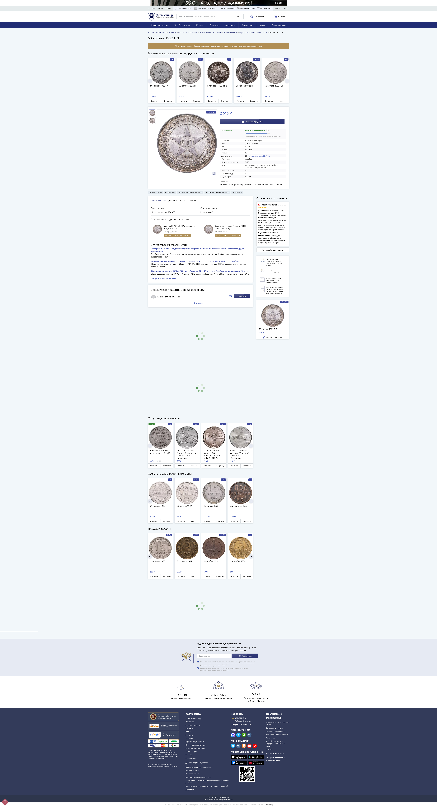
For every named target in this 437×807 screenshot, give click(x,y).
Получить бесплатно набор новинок (218, 427)
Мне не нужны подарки (218, 434)
